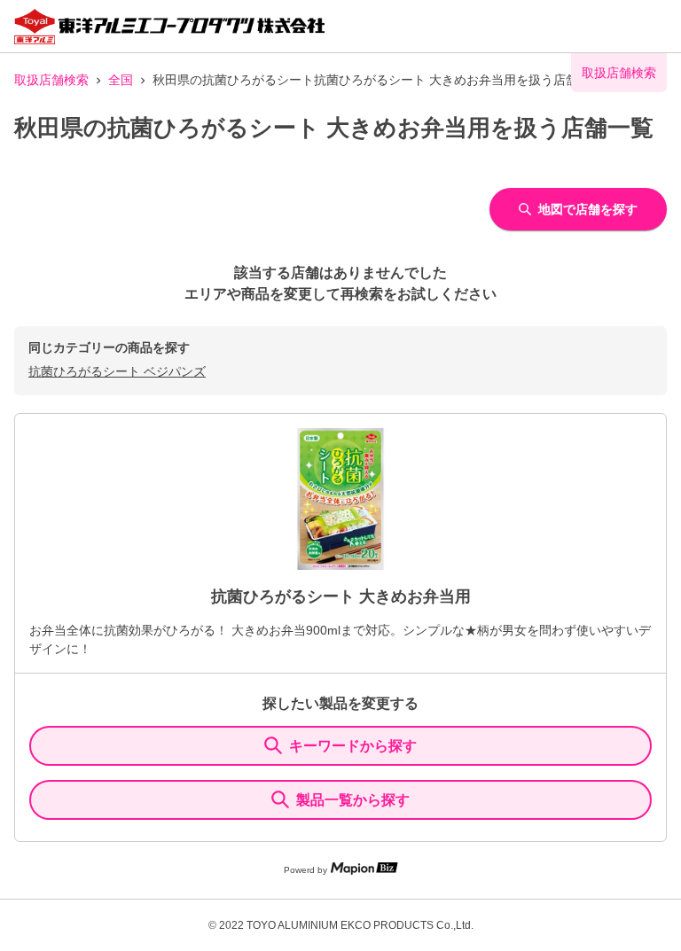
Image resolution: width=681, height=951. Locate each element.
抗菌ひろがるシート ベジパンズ (117, 371)
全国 (120, 80)
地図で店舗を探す (588, 209)
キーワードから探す (353, 745)
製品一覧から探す (353, 799)
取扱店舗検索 (51, 80)
